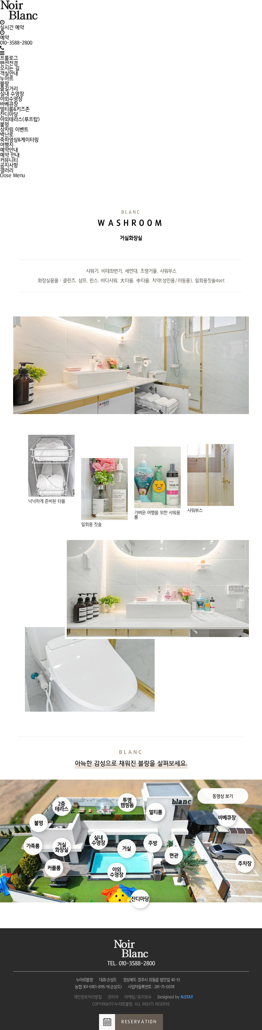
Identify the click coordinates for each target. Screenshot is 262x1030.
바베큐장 (9, 104)
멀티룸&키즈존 (15, 109)
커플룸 (54, 868)
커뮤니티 (9, 160)
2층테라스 (61, 806)
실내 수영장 (12, 93)
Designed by (175, 997)
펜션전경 (9, 63)
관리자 (113, 997)
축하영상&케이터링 (19, 139)
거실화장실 (61, 847)
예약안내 (9, 149)
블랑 (4, 83)
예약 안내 (9, 155)
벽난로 (6, 134)
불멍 (4, 124)
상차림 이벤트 (14, 129)
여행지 (6, 144)
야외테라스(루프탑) (20, 119)
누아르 (6, 78)
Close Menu (12, 175)
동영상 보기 (222, 796)
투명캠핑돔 (127, 802)
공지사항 (9, 165)
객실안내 (9, 73)
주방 (152, 843)
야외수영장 (11, 98)
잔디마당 (9, 114)
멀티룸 (155, 812)
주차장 (244, 863)
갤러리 (6, 170)
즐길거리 (9, 88)
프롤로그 (9, 58)
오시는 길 (9, 68)
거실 (126, 848)
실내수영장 (98, 840)
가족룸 (33, 845)
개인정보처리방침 (87, 997)
